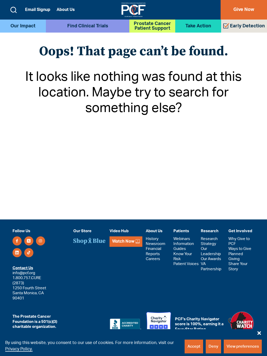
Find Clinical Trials (87, 26)
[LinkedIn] (17, 252)
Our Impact (22, 26)
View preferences (243, 346)
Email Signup (37, 10)
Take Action (198, 26)
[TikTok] (28, 252)
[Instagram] (40, 240)
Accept (193, 346)
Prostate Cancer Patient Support (152, 26)
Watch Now (123, 241)
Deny (213, 346)
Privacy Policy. (19, 349)
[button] (259, 331)
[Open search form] (13, 10)
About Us (66, 10)
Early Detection (247, 26)
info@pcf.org (24, 273)
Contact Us (23, 268)
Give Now (243, 9)
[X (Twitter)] (28, 240)
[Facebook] (17, 240)
